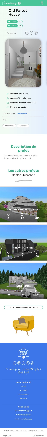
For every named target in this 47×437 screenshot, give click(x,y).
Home (23, 386)
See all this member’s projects (24, 307)
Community (23, 394)
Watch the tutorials (23, 415)
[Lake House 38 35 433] (23, 281)
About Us (23, 390)
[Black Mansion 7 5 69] (23, 243)
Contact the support (23, 411)
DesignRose (22, 113)
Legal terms (7, 436)
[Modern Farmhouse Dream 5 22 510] (23, 204)
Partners (23, 398)
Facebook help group (23, 419)
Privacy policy (38, 436)
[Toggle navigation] (42, 3)
